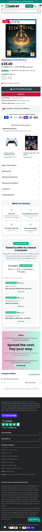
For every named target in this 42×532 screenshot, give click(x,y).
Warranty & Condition (10, 183)
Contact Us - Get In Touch (9, 450)
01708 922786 (10, 471)
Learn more (29, 66)
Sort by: (3, 382)
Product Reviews (8, 195)
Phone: (3, 471)
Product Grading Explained (9, 459)
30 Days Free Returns (10, 177)
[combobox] (19, 11)
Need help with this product (21, 125)
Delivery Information (7, 462)
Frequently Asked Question (9, 456)
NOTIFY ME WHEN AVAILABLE (22, 89)
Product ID (6, 189)
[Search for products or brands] (38, 11)
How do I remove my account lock (11, 468)
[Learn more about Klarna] (24, 67)
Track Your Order (6, 453)
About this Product (9, 165)
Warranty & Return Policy (8, 465)
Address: (4, 474)
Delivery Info (6, 171)
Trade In (29, 6)
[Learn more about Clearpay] (20, 67)
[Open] (5, 527)
